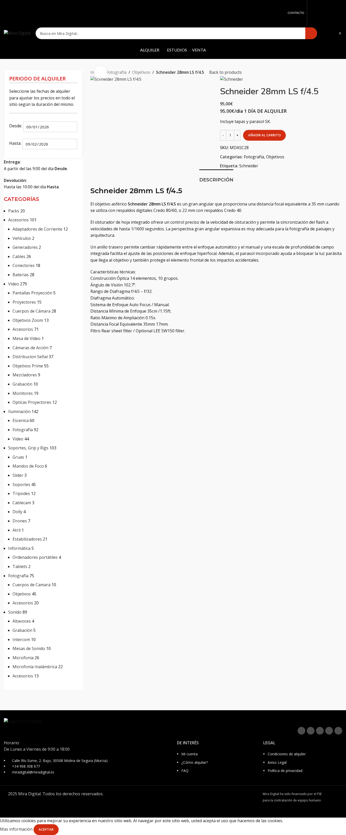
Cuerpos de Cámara (31, 311)
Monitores (23, 393)
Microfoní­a (23, 658)
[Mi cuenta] (324, 33)
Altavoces (22, 621)
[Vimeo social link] (339, 13)
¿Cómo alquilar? (194, 762)
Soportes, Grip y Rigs (28, 448)
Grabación (22, 384)
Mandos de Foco (28, 466)
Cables (19, 256)
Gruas (18, 457)
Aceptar (46, 829)
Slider (18, 475)
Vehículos (22, 238)
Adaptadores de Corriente (37, 229)
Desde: (16, 126)
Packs (13, 211)
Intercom (21, 639)
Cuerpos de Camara (31, 584)
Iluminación (19, 411)
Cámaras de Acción (30, 348)
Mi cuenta (189, 753)
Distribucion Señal (30, 356)
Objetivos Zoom (28, 320)
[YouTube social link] (332, 13)
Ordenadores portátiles (35, 557)
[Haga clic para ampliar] (100, 72)
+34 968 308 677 (26, 766)
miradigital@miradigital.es (33, 772)
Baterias (21, 274)
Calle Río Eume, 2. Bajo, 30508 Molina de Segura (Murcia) (60, 760)
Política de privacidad (285, 770)
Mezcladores (25, 375)
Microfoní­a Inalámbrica (35, 666)
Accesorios (18, 220)
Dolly (17, 511)
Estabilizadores (27, 539)
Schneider (248, 166)
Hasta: (15, 143)
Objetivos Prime (28, 366)
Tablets (20, 566)
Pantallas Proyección (32, 293)
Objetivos (22, 594)
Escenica (21, 420)
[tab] (216, 177)
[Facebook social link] (313, 13)
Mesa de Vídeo (26, 338)
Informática (19, 548)
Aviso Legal (277, 762)
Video (13, 284)
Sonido (15, 612)
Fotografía (23, 429)
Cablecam (22, 503)
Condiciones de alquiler (287, 753)
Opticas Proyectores (32, 402)
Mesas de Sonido (29, 648)
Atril (16, 530)
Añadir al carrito (264, 135)
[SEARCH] (311, 33)
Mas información (17, 829)
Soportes (21, 484)
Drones (20, 521)
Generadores (25, 247)
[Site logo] (17, 33)
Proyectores (24, 302)
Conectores (24, 265)
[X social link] (319, 13)
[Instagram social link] (326, 13)
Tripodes (21, 493)
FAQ (184, 770)
